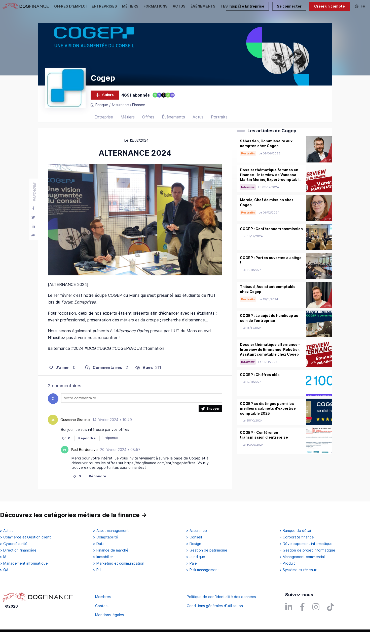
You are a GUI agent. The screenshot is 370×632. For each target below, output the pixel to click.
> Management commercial (302, 557)
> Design (193, 544)
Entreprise (103, 116)
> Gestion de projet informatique (307, 550)
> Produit (287, 563)
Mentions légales (109, 615)
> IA (3, 557)
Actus (198, 116)
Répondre (87, 438)
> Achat (6, 531)
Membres (103, 597)
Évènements (173, 116)
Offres (148, 116)
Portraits (219, 116)
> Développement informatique (305, 544)
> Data (98, 544)
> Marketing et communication (118, 563)
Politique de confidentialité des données (221, 597)
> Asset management (111, 531)
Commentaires (107, 367)
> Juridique (195, 557)
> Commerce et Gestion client (25, 537)
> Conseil (194, 537)
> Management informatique (24, 563)
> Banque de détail (295, 531)
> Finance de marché (110, 550)
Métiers (128, 116)
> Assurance (196, 531)
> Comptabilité (105, 537)
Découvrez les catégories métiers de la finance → (73, 515)
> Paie (191, 563)
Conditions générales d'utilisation (215, 606)
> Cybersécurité (13, 544)
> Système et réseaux (298, 570)
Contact (102, 606)
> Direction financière (18, 550)
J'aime (61, 367)
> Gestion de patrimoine (206, 550)
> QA (4, 570)
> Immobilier (103, 557)
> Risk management (202, 570)
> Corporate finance (296, 537)
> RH (97, 570)
